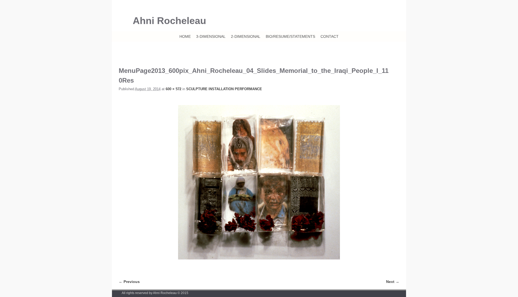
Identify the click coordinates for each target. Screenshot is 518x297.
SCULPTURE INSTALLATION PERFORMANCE (224, 89)
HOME (185, 36)
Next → (392, 281)
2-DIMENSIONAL (245, 36)
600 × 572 (173, 89)
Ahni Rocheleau (169, 20)
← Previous (129, 281)
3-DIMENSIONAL (211, 36)
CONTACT (330, 36)
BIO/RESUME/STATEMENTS (290, 36)
